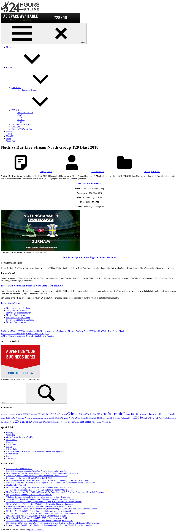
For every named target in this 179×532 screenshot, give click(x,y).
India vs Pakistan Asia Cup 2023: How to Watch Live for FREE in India (36, 516)
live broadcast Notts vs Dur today (20, 320)
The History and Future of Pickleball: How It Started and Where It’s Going (37, 476)
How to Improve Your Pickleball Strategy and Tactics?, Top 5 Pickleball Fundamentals (42, 473)
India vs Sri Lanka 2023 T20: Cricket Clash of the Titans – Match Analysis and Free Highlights (45, 513)
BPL (40, 414)
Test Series (16, 127)
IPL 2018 (21, 119)
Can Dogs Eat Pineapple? (17, 485)
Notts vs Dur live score (15, 315)
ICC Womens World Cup (23, 418)
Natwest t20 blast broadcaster (18, 313)
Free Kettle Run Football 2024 (19, 468)
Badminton (34, 414)
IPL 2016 (21, 115)
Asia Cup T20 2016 (25, 112)
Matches (9, 442)
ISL (118, 418)
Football (9, 131)
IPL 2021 (100, 418)
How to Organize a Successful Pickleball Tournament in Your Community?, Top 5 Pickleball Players (48, 480)
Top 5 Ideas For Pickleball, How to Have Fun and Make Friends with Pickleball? (39, 490)
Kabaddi (9, 136)
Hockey (128, 414)
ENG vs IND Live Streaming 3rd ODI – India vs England (25, 333)
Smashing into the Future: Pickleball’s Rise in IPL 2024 (29, 478)
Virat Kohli (11, 458)
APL (2, 414)
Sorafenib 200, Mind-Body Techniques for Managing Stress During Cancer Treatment (41, 499)
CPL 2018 (55, 414)
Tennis (9, 134)
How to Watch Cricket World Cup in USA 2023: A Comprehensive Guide (37, 518)
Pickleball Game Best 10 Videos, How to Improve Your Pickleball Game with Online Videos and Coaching (50, 483)
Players (9, 447)
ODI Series (16, 87)
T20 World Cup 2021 (53, 422)
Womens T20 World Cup (22, 129)
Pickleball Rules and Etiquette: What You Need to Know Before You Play (36, 471)
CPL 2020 (64, 414)
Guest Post (10, 141)
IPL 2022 (106, 418)
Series (8, 456)
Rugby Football (164, 418)
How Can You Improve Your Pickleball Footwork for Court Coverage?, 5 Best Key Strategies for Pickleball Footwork (55, 492)
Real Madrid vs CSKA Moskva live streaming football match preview (35, 451)
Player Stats (11, 444)
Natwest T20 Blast (19, 331)
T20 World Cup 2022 (67, 422)
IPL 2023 (112, 418)
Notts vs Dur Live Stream (79, 331)
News (8, 138)
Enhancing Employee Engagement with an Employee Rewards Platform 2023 (38, 506)
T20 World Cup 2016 (20, 124)
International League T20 (43, 418)
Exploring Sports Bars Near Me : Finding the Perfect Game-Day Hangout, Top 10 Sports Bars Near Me (49, 525)
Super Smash (5, 422)
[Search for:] (13, 402)
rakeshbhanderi (97, 171)
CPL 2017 (46, 414)
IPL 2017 (21, 117)
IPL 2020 (92, 418)
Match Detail (11, 439)
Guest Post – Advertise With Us (19, 437)
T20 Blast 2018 (96, 331)
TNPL (93, 422)
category (9, 432)
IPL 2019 (21, 122)
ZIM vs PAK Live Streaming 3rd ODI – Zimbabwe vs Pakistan (27, 336)
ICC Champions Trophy (27, 90)
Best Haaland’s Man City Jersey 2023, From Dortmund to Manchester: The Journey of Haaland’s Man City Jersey (53, 523)
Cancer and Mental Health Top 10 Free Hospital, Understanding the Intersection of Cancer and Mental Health (51, 509)
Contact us (10, 435)
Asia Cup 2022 (9, 414)
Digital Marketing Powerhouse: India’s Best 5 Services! (29, 494)
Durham (7, 331)
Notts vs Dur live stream (16, 322)
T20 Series (16, 110)
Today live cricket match (16, 310)
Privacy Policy (12, 449)
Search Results (12, 454)
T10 (11, 422)
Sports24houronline (36, 530)
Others (151, 418)
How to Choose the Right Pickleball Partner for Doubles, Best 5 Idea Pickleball (39, 487)
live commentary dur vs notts (18, 317)
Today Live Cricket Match (113, 331)
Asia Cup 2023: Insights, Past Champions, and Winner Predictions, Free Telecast (39, 520)
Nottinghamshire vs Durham (18, 308)
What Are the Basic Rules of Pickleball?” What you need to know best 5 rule (38, 497)
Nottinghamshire (33, 331)
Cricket (9, 67)
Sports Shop (173, 418)
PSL (156, 418)
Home (8, 47)
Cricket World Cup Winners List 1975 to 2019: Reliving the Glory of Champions (39, 504)
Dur (2, 331)
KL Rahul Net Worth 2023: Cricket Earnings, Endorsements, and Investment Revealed (42, 511)
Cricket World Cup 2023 (90, 414)
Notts (66, 331)
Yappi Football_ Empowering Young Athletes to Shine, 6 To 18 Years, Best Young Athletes (44, 502)
